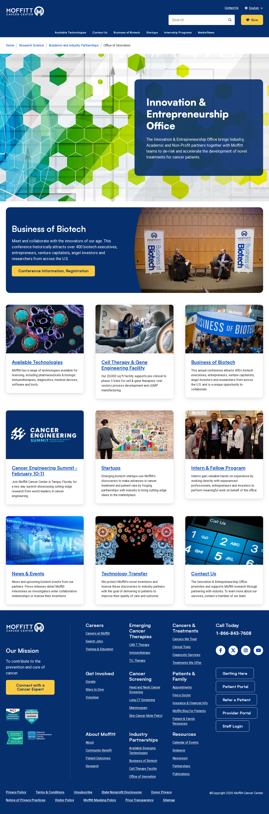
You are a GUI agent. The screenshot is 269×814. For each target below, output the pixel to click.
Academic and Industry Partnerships (74, 45)
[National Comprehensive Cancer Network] (40, 738)
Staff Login (233, 726)
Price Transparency (139, 800)
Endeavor (179, 750)
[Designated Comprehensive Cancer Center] (13, 717)
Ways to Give (95, 689)
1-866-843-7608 (233, 633)
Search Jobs (94, 641)
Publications (181, 774)
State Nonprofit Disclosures (122, 792)
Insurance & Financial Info (190, 703)
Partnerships (181, 766)
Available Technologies (70, 32)
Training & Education (99, 649)
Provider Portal (237, 712)
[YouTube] (258, 650)
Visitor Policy (64, 800)
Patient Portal (235, 686)
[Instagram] (245, 650)
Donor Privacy (161, 792)
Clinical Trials (182, 647)
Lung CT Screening (142, 700)
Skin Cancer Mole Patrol (145, 716)
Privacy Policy (16, 792)
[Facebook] (220, 650)
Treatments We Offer (187, 663)
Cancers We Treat (185, 639)
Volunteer (92, 697)
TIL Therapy (137, 660)
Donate (91, 681)
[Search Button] (230, 20)
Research (92, 766)
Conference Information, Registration (53, 270)
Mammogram (138, 708)
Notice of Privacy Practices (25, 800)
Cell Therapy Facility (143, 768)
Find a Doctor (182, 695)
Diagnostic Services (186, 655)
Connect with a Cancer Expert (30, 687)
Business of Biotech (127, 32)
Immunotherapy (139, 653)
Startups (152, 32)
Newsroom (180, 758)
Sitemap (169, 800)
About (90, 742)
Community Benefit (99, 750)
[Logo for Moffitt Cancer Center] (30, 628)
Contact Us (99, 32)
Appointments (182, 687)
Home (10, 45)
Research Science (31, 45)
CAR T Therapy (139, 645)
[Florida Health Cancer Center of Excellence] (31, 717)
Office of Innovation (142, 776)
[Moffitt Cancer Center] (25, 11)
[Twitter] (233, 650)
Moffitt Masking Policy (99, 800)
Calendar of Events (186, 742)
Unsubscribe (83, 792)
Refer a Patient (236, 699)
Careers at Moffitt (98, 633)
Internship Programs (178, 32)
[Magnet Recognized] (14, 738)
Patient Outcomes (98, 758)
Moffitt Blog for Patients (189, 711)
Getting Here (235, 673)
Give (254, 20)
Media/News (206, 32)
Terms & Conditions (50, 792)
